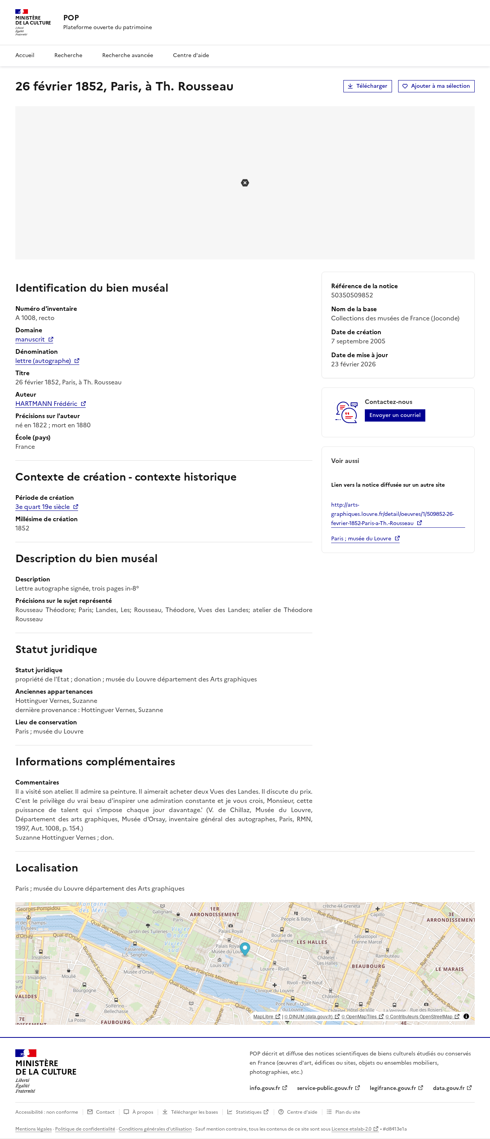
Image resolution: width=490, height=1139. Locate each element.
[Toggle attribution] (466, 1016)
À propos (142, 1112)
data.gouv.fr (449, 1088)
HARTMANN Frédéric (46, 403)
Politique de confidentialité (85, 1129)
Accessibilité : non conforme (46, 1112)
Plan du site (347, 1112)
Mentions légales (33, 1129)
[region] (245, 963)
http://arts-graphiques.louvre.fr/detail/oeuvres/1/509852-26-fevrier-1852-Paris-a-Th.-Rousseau (392, 514)
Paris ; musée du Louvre (361, 539)
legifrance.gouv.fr (393, 1088)
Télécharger (371, 86)
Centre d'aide (191, 55)
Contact (105, 1112)
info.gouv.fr (265, 1088)
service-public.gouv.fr (325, 1088)
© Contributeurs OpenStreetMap (418, 1016)
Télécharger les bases (194, 1112)
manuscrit (30, 339)
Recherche (68, 55)
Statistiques (248, 1112)
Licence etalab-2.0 (351, 1129)
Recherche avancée (127, 55)
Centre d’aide (302, 1112)
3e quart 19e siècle (42, 506)
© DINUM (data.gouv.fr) (308, 1016)
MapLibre (263, 1016)
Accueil (24, 55)
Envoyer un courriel (395, 415)
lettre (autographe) (43, 360)
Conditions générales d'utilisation (155, 1129)
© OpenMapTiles (359, 1016)
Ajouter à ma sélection (440, 86)
